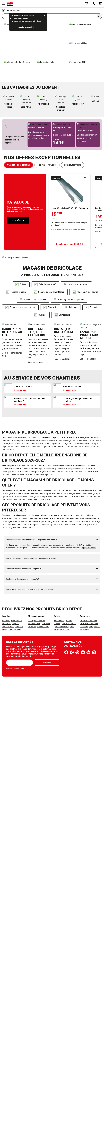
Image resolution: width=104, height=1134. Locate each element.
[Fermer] (44, 16)
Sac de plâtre (43, 626)
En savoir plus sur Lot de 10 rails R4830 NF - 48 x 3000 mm (69, 212)
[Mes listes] (86, 4)
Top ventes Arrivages (47, 165)
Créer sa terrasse (35, 362)
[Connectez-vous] (93, 4)
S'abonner (46, 662)
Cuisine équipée (69, 623)
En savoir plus (35, 41)
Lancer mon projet (88, 359)
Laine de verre (14, 630)
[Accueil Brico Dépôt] (10, 4)
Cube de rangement (88, 620)
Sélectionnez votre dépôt (67, 244)
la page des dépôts (89, 548)
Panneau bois (34, 623)
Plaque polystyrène (10, 623)
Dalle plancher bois (36, 620)
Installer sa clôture (62, 359)
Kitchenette (59, 620)
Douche (95, 101)
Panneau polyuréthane (12, 620)
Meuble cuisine (61, 626)
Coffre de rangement (89, 623)
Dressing (84, 626)
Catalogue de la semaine (18, 165)
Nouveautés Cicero (72, 165)
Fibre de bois (8, 626)
